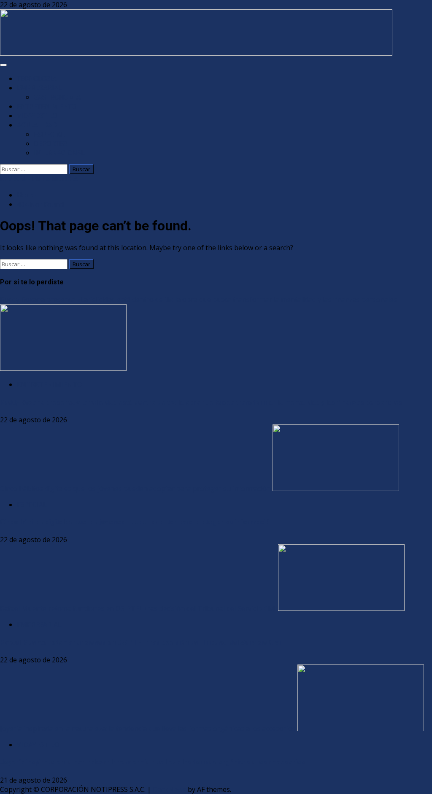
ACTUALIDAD (37, 125)
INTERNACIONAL (59, 153)
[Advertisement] (196, 53)
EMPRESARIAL (39, 88)
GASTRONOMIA (57, 97)
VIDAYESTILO (37, 116)
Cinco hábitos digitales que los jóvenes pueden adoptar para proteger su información (135, 488)
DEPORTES (50, 144)
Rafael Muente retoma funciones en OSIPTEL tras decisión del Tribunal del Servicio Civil (138, 608)
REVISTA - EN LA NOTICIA (39, 179)
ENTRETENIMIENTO (46, 107)
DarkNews (169, 789)
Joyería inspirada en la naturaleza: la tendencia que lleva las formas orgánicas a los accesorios (148, 728)
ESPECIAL (49, 134)
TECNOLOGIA (37, 79)
